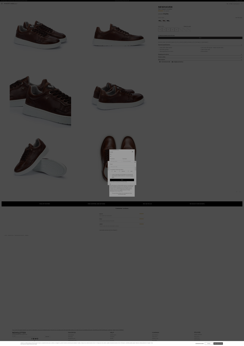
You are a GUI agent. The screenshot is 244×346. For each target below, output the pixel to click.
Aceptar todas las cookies (218, 343)
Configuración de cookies (200, 343)
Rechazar (208, 343)
